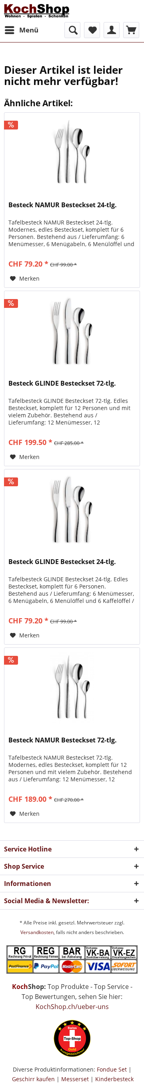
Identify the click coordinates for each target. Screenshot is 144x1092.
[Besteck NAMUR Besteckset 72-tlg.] (72, 688)
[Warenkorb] (131, 30)
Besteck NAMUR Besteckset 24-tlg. (62, 205)
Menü (28, 29)
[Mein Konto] (112, 30)
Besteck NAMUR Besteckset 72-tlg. (62, 740)
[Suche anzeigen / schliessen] (72, 30)
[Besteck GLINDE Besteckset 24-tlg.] (72, 509)
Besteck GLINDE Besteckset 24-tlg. (62, 562)
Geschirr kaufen (33, 1079)
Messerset (75, 1079)
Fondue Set (112, 1069)
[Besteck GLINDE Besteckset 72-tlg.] (72, 331)
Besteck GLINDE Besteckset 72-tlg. (62, 383)
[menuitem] (21, 30)
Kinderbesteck (114, 1079)
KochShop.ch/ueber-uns (72, 1006)
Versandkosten (37, 932)
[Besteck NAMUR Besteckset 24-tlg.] (72, 153)
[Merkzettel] (92, 30)
